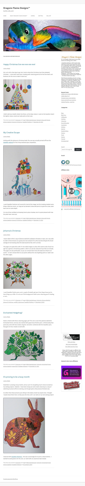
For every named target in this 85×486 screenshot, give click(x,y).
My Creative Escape (11, 132)
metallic (16, 302)
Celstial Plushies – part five (67, 102)
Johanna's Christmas (17, 122)
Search (63, 147)
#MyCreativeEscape (31, 120)
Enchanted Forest (46, 364)
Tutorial (63, 139)
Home (4, 16)
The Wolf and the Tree (71, 346)
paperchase (21, 302)
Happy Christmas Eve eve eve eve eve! (19, 64)
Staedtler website (8, 142)
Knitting (40, 16)
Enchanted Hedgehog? (12, 312)
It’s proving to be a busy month (16, 377)
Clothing (63, 119)
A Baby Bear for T (65, 96)
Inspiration (64, 125)
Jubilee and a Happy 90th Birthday (69, 94)
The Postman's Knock (76, 165)
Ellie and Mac (71, 342)
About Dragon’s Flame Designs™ (18, 16)
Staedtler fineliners (27, 122)
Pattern (63, 133)
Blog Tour (63, 115)
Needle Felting (64, 131)
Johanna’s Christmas (12, 230)
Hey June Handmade (71, 344)
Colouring (18, 120)
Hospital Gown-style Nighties (68, 98)
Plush (62, 135)
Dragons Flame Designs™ (16, 7)
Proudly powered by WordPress (10, 479)
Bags (62, 113)
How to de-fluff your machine (68, 100)
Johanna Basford (7, 122)
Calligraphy (64, 117)
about (73, 356)
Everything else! (65, 123)
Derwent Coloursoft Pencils (43, 120)
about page (70, 87)
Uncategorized (64, 141)
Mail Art (48, 16)
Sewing (33, 16)
